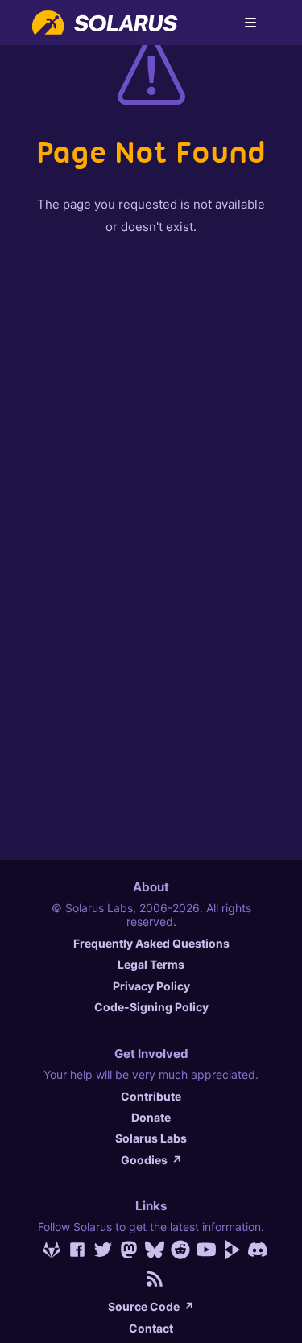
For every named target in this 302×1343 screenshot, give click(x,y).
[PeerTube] (228, 1249)
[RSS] (151, 1278)
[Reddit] (177, 1249)
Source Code (151, 1306)
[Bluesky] (151, 1249)
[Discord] (254, 1249)
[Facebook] (74, 1249)
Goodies (151, 1160)
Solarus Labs (151, 1138)
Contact (151, 1328)
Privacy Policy (151, 986)
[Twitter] (100, 1249)
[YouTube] (203, 1249)
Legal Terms (151, 964)
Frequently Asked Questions (151, 943)
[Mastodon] (125, 1249)
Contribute (151, 1096)
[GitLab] (48, 1249)
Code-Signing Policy (151, 1007)
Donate (151, 1117)
